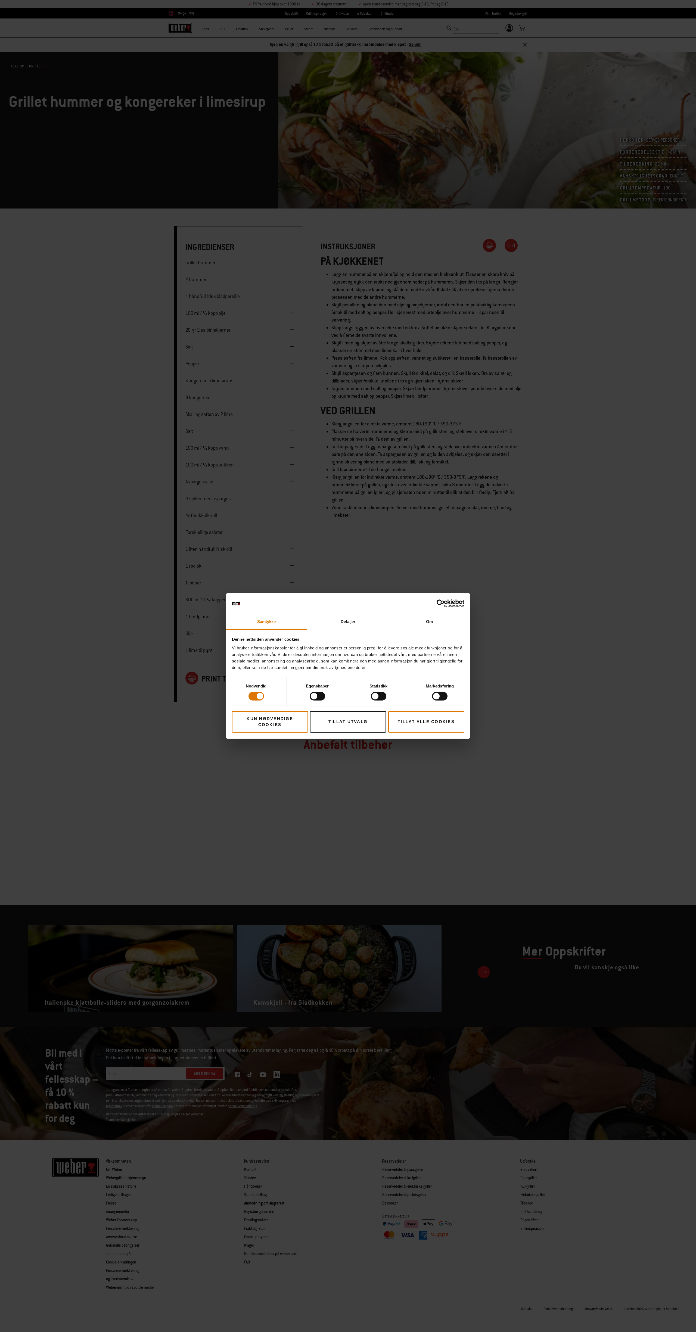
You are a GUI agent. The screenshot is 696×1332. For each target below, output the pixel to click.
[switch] (317, 696)
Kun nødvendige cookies (270, 721)
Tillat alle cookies (426, 721)
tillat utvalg (348, 721)
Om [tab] (429, 621)
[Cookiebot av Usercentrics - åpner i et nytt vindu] (440, 603)
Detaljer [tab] (348, 621)
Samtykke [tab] (266, 621)
